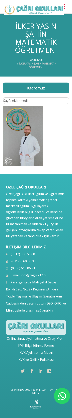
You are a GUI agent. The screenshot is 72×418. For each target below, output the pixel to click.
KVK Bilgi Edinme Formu (36, 345)
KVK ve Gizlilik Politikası (36, 359)
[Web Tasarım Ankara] (36, 404)
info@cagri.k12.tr (33, 275)
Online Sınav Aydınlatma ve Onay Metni (36, 338)
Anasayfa (36, 59)
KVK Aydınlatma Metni (36, 352)
